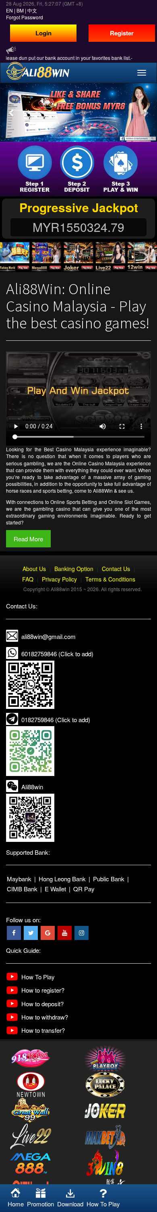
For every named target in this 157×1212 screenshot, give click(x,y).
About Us (34, 569)
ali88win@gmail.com (48, 636)
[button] (12, 112)
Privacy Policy (59, 579)
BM (20, 10)
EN (9, 10)
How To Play (38, 976)
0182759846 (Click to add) (55, 719)
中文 (32, 10)
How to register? (42, 990)
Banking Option (73, 569)
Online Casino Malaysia (98, 463)
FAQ (27, 579)
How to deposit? (42, 1003)
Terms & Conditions (110, 579)
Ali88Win (103, 490)
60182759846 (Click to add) (57, 653)
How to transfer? (43, 1030)
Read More (28, 538)
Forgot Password (24, 17)
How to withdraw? (44, 1017)
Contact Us (116, 569)
